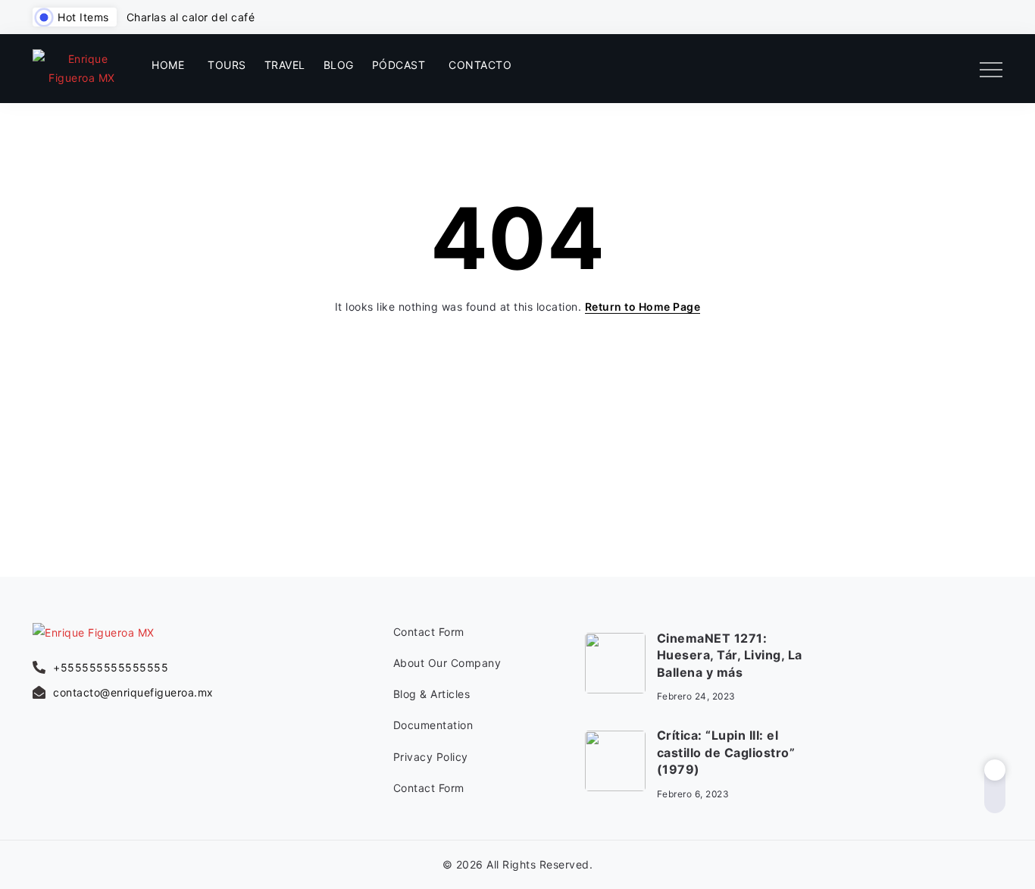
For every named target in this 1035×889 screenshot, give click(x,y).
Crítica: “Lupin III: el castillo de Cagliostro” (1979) (726, 752)
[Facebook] (907, 68)
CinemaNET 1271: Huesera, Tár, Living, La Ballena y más (729, 655)
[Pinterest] (962, 712)
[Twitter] (956, 68)
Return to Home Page (643, 306)
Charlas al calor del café (191, 17)
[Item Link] (615, 663)
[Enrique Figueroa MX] (82, 67)
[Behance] (994, 712)
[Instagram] (931, 68)
